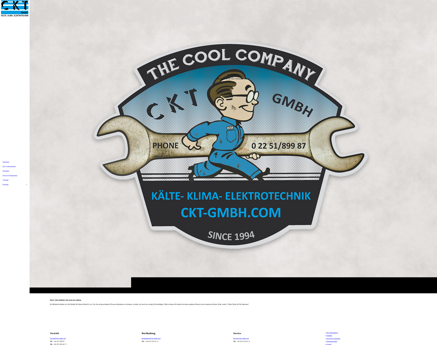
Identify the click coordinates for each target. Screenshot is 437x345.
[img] (233, 146)
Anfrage (6, 180)
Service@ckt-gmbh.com (241, 338)
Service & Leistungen (333, 338)
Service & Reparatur (10, 176)
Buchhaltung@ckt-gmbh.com (151, 338)
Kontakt (5, 185)
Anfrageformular (331, 341)
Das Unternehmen (332, 333)
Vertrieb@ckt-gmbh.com (58, 338)
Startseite (6, 162)
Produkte (329, 335)
